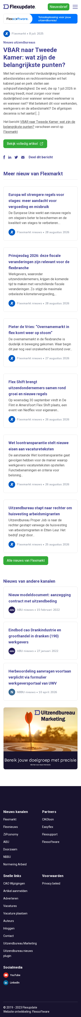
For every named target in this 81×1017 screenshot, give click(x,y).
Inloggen (9, 928)
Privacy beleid (51, 883)
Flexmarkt (10, 132)
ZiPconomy (10, 834)
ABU (6, 842)
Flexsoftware (50, 842)
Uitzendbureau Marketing (20, 943)
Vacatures (10, 906)
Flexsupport (50, 834)
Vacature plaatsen (15, 913)
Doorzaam (10, 849)
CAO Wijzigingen (14, 883)
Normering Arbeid (15, 864)
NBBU (7, 856)
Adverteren (10, 898)
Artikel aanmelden (15, 891)
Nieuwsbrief (59, 7)
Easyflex (47, 827)
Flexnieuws (10, 827)
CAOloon (48, 819)
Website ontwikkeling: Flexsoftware (26, 1011)
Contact (8, 936)
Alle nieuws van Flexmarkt (26, 560)
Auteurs (8, 921)
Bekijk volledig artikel (22, 144)
